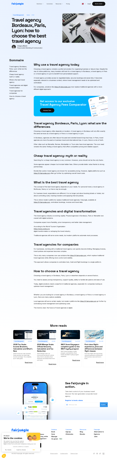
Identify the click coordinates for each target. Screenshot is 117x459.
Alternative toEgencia (99, 433)
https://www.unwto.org (42, 229)
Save (53, 434)
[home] (18, 4)
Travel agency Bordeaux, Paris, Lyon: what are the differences (18, 69)
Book (53, 432)
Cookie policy (64, 453)
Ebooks (82, 434)
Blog (81, 432)
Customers (50, 4)
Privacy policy (54, 453)
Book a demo (98, 3)
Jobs (95, 436)
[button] (40, 4)
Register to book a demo (74, 400)
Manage (54, 436)
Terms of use (74, 453)
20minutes (69, 434)
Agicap (68, 432)
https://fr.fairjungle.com (62, 87)
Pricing (68, 4)
